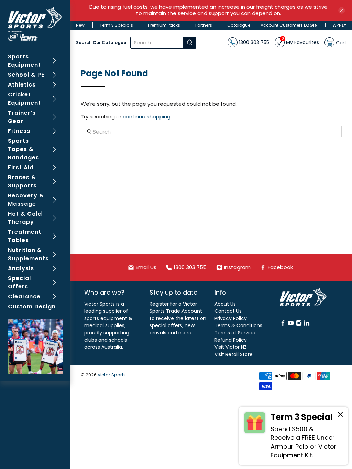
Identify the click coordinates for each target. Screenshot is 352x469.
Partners (203, 25)
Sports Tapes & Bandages (23, 149)
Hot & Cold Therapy (25, 218)
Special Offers (19, 282)
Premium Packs (164, 25)
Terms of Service (234, 332)
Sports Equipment (24, 61)
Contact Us (228, 311)
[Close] (340, 415)
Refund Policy (230, 339)
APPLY (339, 25)
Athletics (22, 85)
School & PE (26, 75)
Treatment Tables (24, 236)
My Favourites (300, 41)
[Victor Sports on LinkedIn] (307, 324)
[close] (341, 10)
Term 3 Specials (116, 25)
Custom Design (32, 306)
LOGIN (311, 25)
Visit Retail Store (233, 354)
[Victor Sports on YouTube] (291, 324)
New (80, 25)
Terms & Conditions (238, 325)
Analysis (21, 268)
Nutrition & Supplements (28, 254)
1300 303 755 (253, 42)
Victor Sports (112, 375)
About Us (225, 303)
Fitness (19, 131)
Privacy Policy (230, 318)
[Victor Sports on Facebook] (283, 324)
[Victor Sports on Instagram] (299, 324)
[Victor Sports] (35, 24)
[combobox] (156, 43)
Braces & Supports (22, 181)
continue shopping (146, 116)
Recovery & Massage (26, 200)
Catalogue (238, 25)
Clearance (24, 296)
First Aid (21, 167)
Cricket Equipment (24, 99)
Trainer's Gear (22, 117)
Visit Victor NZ (230, 347)
